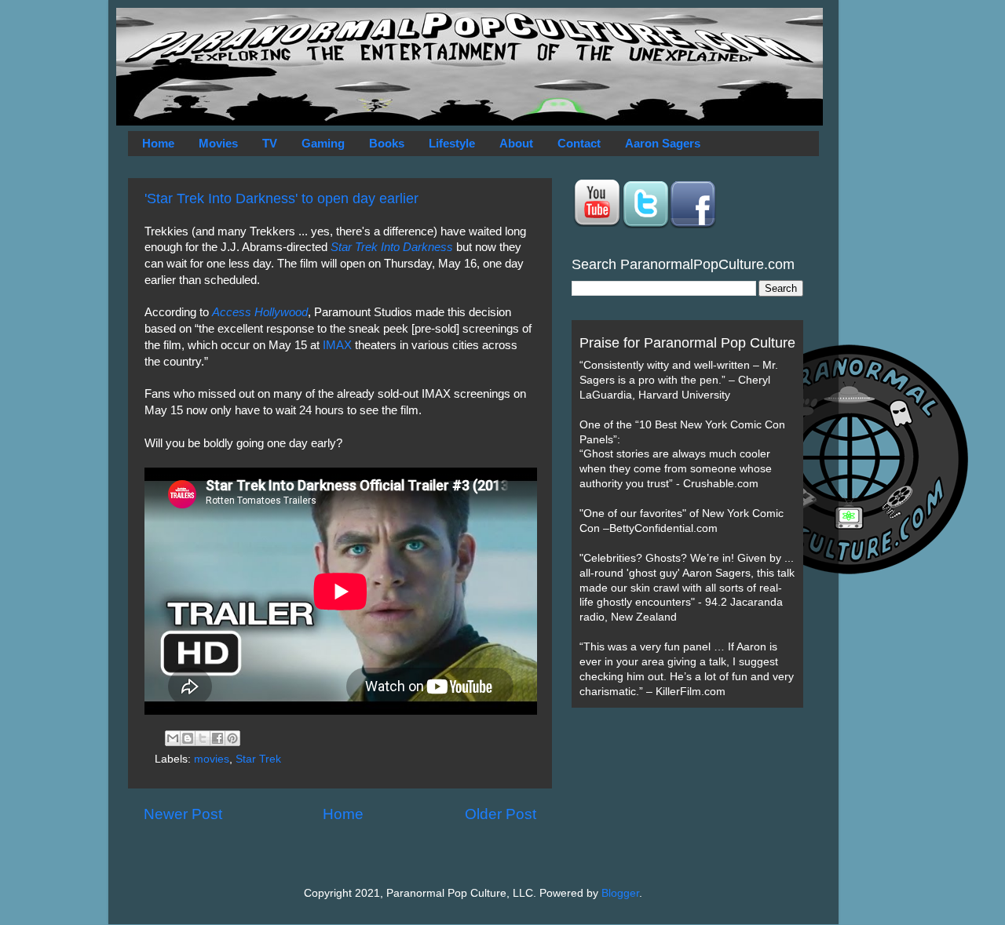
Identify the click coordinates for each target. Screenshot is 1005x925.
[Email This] (173, 738)
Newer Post (183, 814)
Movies (218, 143)
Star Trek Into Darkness (392, 247)
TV (269, 143)
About (516, 143)
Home (158, 143)
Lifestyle (452, 143)
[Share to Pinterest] (232, 738)
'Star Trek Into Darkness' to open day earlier (281, 198)
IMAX (337, 345)
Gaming (323, 143)
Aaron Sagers (662, 143)
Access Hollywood (260, 312)
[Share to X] (202, 738)
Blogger (620, 893)
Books (386, 143)
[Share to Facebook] (217, 738)
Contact (579, 143)
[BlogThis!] (188, 738)
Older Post (500, 814)
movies (211, 759)
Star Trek (258, 759)
